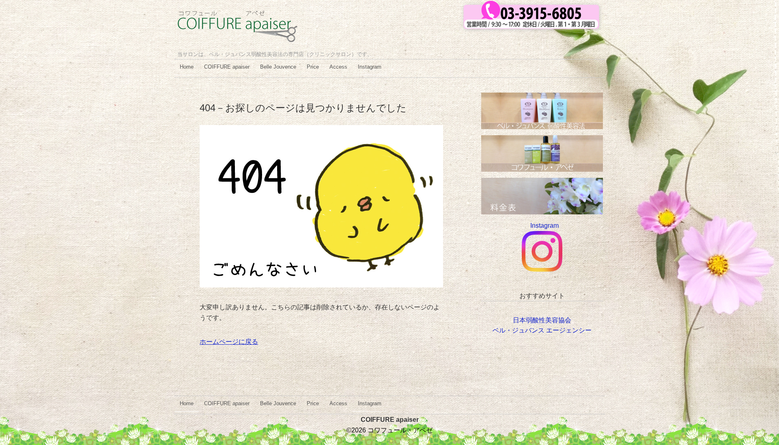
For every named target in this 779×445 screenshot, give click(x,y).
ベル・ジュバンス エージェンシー (542, 330)
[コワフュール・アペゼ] (237, 17)
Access (338, 67)
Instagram (369, 67)
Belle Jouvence (278, 67)
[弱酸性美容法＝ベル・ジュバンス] (542, 97)
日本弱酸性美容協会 (542, 320)
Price (313, 67)
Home (187, 67)
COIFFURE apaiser (227, 67)
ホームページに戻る (229, 341)
